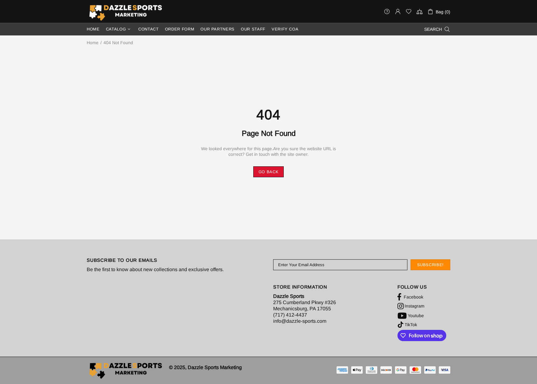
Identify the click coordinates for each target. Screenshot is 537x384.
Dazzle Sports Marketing (125, 12)
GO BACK (269, 171)
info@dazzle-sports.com (299, 321)
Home (93, 42)
